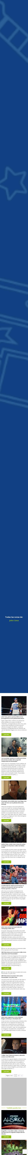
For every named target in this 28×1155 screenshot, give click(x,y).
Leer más (6, 734)
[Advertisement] (14, 1092)
